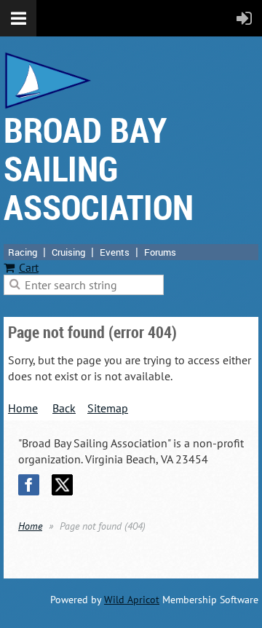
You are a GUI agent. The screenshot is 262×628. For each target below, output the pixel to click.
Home (23, 408)
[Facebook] (28, 484)
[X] (62, 484)
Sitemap (107, 408)
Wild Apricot (131, 599)
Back (64, 408)
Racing (22, 252)
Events (115, 252)
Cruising (68, 252)
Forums (160, 252)
